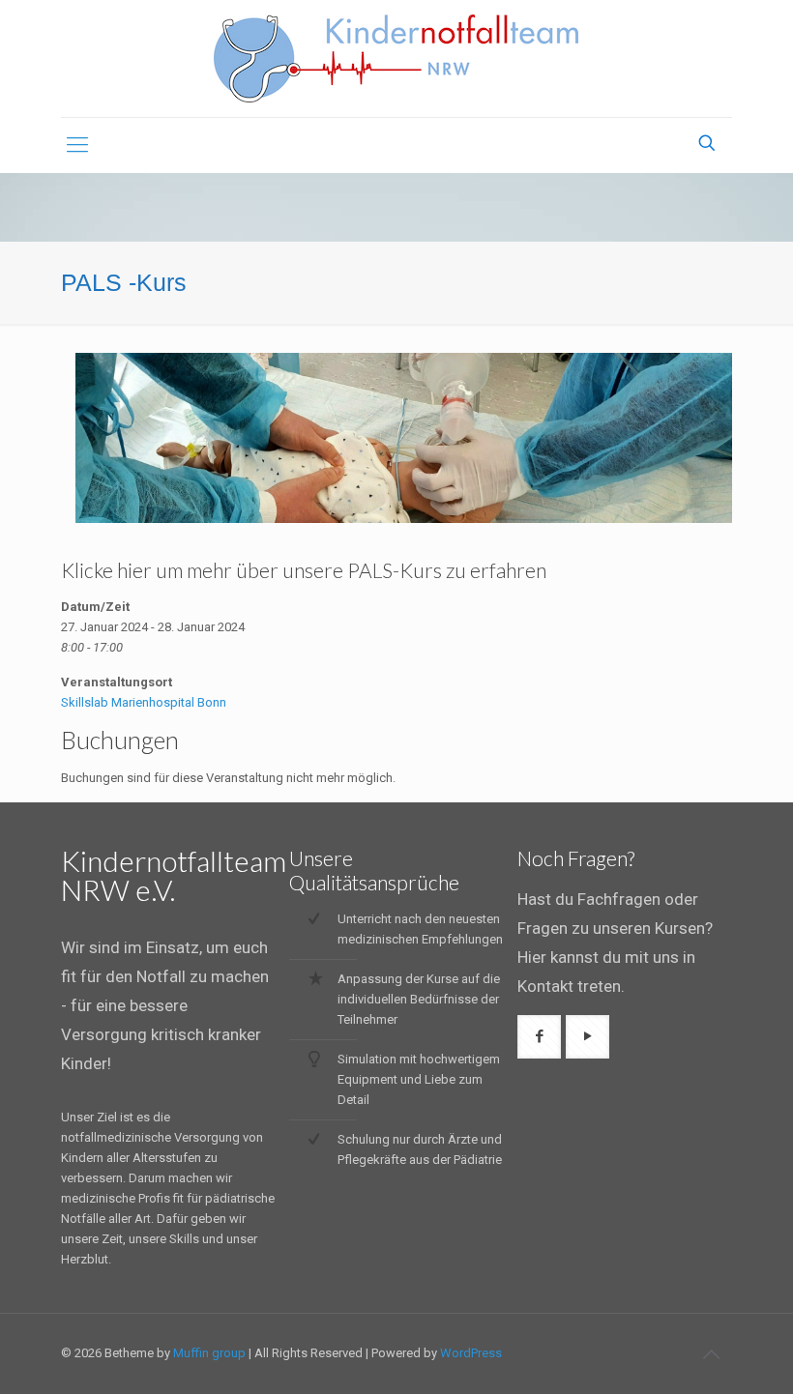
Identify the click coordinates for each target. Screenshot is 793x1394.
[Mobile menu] (77, 145)
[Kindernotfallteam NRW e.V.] (396, 58)
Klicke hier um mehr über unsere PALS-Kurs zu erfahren (303, 570)
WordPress (471, 1353)
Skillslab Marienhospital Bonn (143, 702)
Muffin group (209, 1353)
